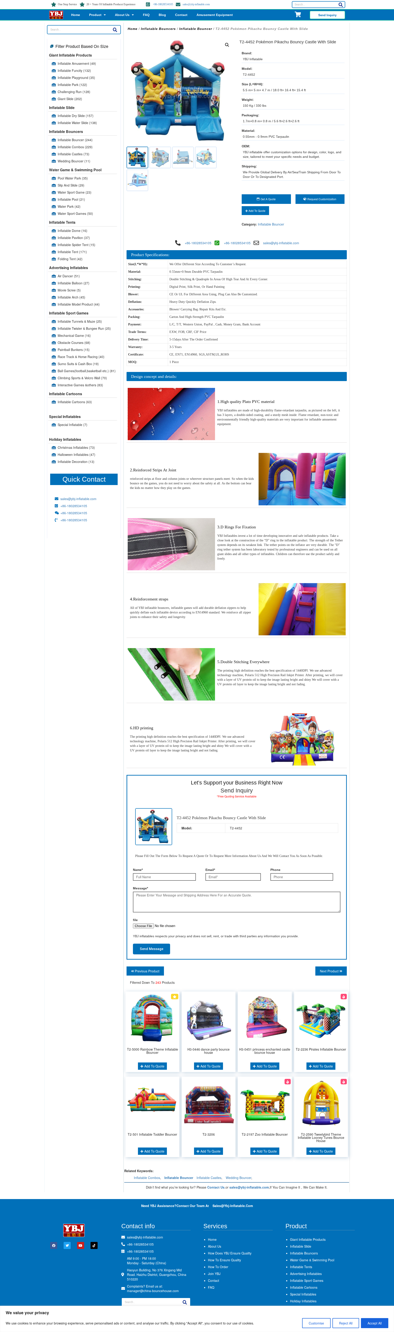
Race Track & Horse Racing (81, 356)
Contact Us (216, 1187)
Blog (162, 15)
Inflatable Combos (75, 147)
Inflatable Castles (73, 154)
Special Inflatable (72, 424)
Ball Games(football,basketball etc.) (87, 371)
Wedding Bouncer (74, 161)
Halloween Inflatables (76, 454)
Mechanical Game (74, 335)
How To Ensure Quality (224, 1260)
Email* (210, 870)
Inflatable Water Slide (77, 122)
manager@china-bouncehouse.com (153, 1290)
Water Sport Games (75, 213)
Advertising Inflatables (68, 267)
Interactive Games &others (80, 385)
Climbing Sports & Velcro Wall (82, 378)
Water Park (69, 206)
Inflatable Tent (72, 251)
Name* (138, 870)
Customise (316, 1323)
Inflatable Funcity (74, 70)
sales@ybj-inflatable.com (196, 4)
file (135, 920)
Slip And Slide (71, 185)
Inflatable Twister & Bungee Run (84, 328)
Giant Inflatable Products (70, 55)
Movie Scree (69, 290)
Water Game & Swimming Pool (75, 169)
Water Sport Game (74, 192)
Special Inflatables (65, 416)
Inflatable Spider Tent (76, 244)
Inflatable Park (72, 84)
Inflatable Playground (76, 77)
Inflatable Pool (71, 199)
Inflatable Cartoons (65, 393)
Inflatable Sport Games (68, 313)
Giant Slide (70, 98)
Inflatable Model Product (79, 304)
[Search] (341, 5)
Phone (275, 870)
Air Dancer (69, 276)
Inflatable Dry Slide (75, 115)
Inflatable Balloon (73, 283)
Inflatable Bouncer (75, 140)
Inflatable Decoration (76, 461)
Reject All (346, 1323)
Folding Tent (70, 259)
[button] (227, 45)
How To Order (218, 1266)
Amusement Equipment (215, 15)
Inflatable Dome (72, 230)
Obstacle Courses (74, 342)
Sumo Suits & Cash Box (78, 363)
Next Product (330, 971)
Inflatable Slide (62, 107)
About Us (122, 15)
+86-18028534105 (163, 4)
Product (95, 15)
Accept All (375, 1323)
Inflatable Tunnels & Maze (80, 321)
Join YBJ (214, 1273)
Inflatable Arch (71, 297)
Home (75, 15)
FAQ (146, 15)
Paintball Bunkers (74, 349)
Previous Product (146, 971)
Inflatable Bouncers (66, 131)
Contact (181, 15)
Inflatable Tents (62, 222)
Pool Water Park (73, 178)
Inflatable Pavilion (74, 237)
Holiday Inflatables (65, 439)
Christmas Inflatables (76, 447)
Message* (140, 888)
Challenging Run (74, 91)
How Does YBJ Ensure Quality (229, 1253)
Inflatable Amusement (77, 63)
